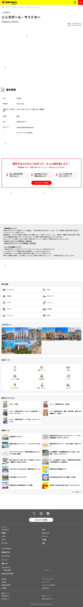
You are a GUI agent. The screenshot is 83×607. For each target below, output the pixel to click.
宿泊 (68, 370)
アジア (7, 7)
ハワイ (9, 302)
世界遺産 (41, 379)
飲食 (15, 370)
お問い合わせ (45, 588)
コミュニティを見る (41, 182)
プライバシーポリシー (48, 579)
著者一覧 (4, 563)
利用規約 (4, 582)
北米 (48, 289)
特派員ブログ (6, 552)
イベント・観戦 (15, 379)
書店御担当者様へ (6, 585)
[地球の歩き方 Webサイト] (9, 2)
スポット (22, 7)
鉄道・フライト (41, 388)
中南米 (9, 296)
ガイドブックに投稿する (48, 585)
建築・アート (41, 370)
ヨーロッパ (10, 289)
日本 (48, 315)
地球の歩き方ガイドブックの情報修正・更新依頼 (20, 243)
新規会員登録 (7, 570)
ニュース (4, 560)
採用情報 (4, 588)
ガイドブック (6, 556)
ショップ (68, 388)
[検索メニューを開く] (75, 2)
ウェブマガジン (7, 548)
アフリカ (10, 315)
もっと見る (75, 492)
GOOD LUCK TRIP (7, 574)
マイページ (47, 570)
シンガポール (14, 7)
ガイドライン (45, 582)
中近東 (49, 309)
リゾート (50, 302)
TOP (3, 7)
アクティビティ (15, 388)
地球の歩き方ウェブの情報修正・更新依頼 (18, 241)
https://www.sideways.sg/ (25, 127)
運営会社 (4, 579)
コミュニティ (6, 567)
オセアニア (50, 296)
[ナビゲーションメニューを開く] (80, 2)
